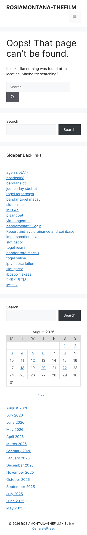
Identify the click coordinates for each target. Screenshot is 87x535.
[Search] (12, 97)
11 (22, 360)
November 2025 (20, 472)
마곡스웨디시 (17, 279)
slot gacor (14, 242)
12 (33, 360)
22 (65, 368)
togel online (16, 258)
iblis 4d (12, 210)
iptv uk (12, 285)
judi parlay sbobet (21, 189)
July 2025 (14, 494)
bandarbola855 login (23, 226)
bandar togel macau (23, 199)
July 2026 (14, 415)
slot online (15, 204)
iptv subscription (20, 264)
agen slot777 (17, 172)
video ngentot (18, 221)
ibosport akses (18, 274)
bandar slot (16, 183)
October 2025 (18, 479)
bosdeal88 (15, 178)
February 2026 (18, 451)
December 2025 (20, 465)
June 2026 (15, 422)
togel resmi (15, 247)
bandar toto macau (22, 253)
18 (22, 368)
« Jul (41, 394)
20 (43, 368)
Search (12, 121)
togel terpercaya (20, 194)
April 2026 (15, 437)
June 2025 (15, 501)
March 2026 (16, 444)
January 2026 (18, 458)
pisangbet (14, 215)
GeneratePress (43, 528)
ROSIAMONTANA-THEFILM (41, 7)
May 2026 (14, 429)
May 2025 (14, 508)
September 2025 (20, 487)
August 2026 (17, 408)
